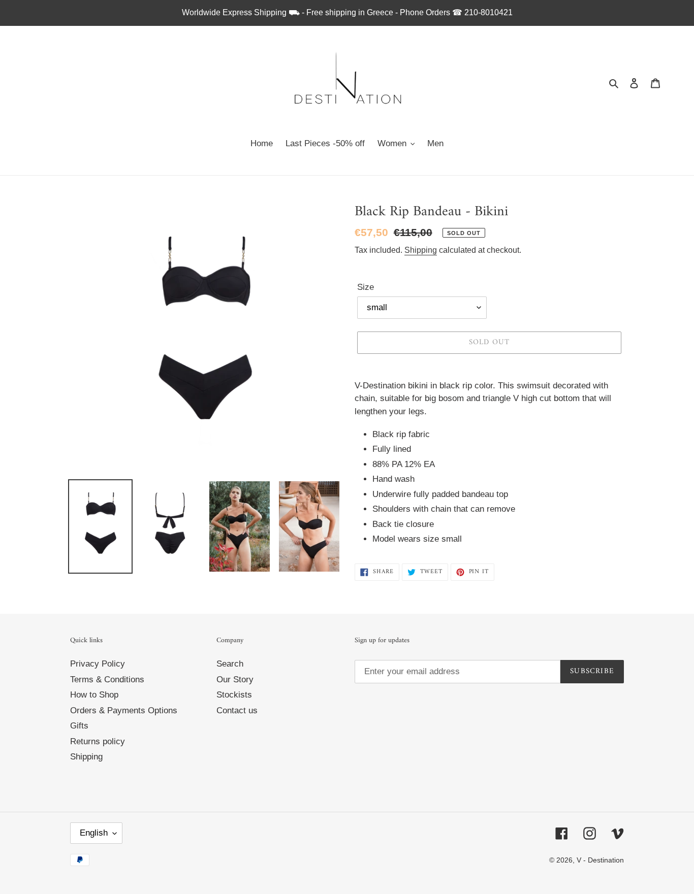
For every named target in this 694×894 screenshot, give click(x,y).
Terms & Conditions (107, 679)
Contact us (237, 710)
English (94, 833)
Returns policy (97, 741)
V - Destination (600, 860)
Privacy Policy (97, 664)
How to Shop (94, 695)
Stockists (234, 695)
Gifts (79, 726)
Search (229, 664)
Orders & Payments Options (123, 710)
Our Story (235, 679)
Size (365, 287)
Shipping (420, 250)
